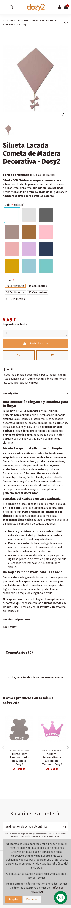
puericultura (27, 378)
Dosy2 (44, 374)
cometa (33, 382)
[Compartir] (4, 369)
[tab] (35, 393)
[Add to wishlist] (19, 355)
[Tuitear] (8, 369)
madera (61, 374)
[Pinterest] (12, 369)
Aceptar (13, 899)
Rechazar (31, 899)
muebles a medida (14, 374)
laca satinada (11, 378)
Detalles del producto (16, 619)
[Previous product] (65, 22)
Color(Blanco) (14, 204)
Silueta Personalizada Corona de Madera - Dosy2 (52, 759)
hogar (52, 374)
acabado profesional (15, 382)
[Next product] (67, 22)
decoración (33, 374)
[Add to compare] (52, 355)
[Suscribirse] (64, 826)
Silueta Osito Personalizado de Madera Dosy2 (19, 759)
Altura (9, 280)
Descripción (10, 393)
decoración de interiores (51, 378)
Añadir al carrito (38, 343)
